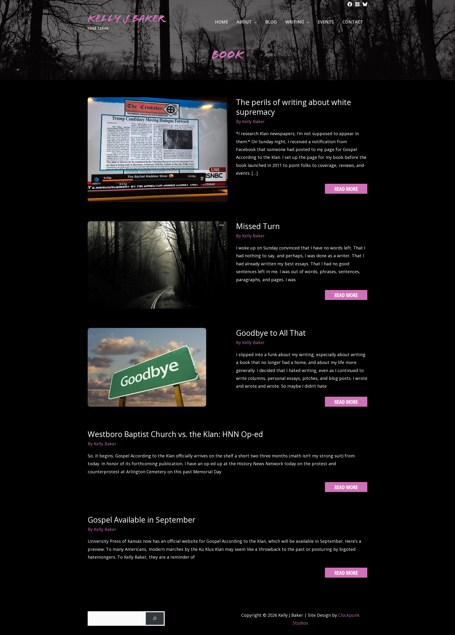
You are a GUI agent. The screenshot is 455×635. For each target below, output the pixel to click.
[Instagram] (357, 4)
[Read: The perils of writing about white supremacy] (158, 149)
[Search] (155, 618)
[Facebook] (349, 4)
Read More (346, 189)
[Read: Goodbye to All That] (147, 367)
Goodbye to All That (271, 333)
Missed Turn (258, 226)
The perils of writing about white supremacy (293, 107)
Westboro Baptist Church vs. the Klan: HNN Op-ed (175, 434)
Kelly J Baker (126, 18)
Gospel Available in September (141, 520)
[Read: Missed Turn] (158, 264)
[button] (254, 22)
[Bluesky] (365, 4)
